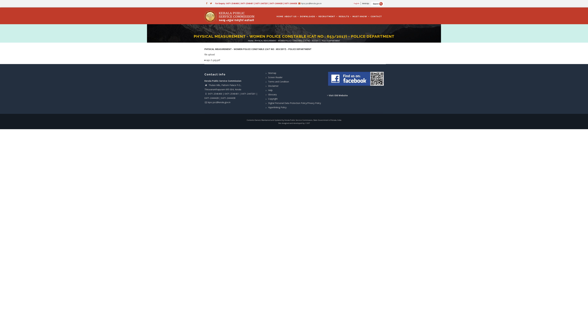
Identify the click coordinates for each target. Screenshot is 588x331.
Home (280, 16)
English (356, 3)
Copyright (273, 98)
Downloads (308, 16)
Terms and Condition (278, 81)
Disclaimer (273, 85)
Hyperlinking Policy (277, 107)
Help (270, 90)
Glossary (272, 94)
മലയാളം (365, 3)
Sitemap (272, 73)
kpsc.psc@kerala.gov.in (219, 102)
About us (291, 16)
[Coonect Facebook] (356, 80)
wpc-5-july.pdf (213, 60)
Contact (376, 16)
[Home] (230, 16)
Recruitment (327, 16)
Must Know (360, 16)
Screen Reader (275, 77)
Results (344, 16)
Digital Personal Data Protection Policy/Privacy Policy (294, 103)
